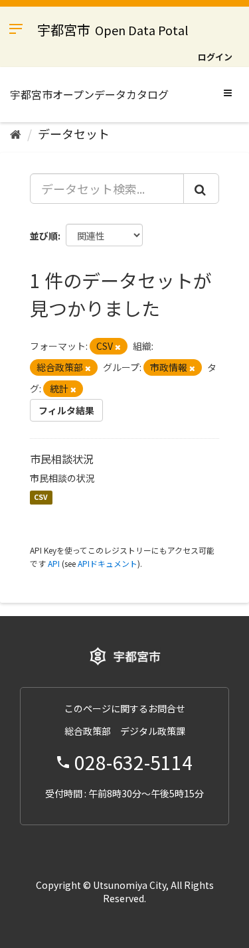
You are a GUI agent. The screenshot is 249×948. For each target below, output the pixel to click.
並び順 (44, 235)
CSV (41, 498)
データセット (74, 133)
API (54, 563)
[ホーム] (15, 133)
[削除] (118, 346)
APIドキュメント (107, 563)
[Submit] (201, 188)
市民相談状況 (62, 459)
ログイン (215, 56)
